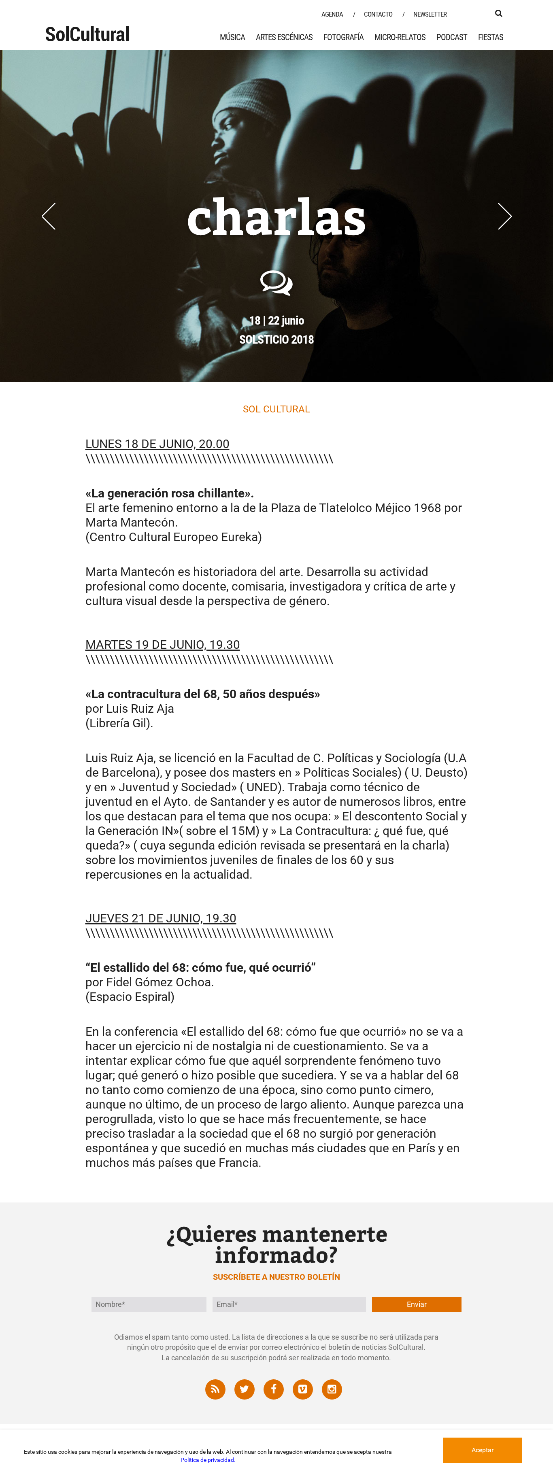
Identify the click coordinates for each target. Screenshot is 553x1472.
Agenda (332, 14)
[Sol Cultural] (87, 33)
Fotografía (343, 37)
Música (232, 37)
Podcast (451, 37)
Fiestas (490, 37)
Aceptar (482, 1450)
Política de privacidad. (208, 1460)
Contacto (378, 14)
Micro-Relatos (399, 37)
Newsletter (430, 14)
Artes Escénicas (284, 37)
